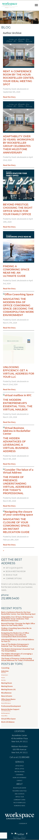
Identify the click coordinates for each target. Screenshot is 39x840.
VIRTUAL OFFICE (19, 768)
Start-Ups (3, 680)
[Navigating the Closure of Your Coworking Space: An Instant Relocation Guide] (18, 514)
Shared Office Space (6, 703)
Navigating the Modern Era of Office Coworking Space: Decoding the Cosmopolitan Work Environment (18, 307)
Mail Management (5, 713)
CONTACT (19, 780)
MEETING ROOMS (19, 771)
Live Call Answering (5, 710)
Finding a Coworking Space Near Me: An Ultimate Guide (16, 271)
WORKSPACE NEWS (19, 805)
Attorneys (3, 672)
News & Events (6, 696)
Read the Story (9, 97)
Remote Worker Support (10, 709)
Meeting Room (6, 683)
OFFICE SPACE (19, 765)
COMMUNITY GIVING (19, 799)
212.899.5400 (23, 757)
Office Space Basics (8, 699)
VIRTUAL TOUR (19, 796)
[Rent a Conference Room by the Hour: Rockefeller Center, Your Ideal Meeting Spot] (18, 68)
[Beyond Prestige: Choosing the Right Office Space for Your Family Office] (18, 201)
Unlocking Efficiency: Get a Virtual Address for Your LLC (18, 372)
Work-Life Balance (7, 722)
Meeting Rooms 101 (8, 689)
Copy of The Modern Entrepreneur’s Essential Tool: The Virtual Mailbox (15, 645)
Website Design (21, 838)
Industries (5, 671)
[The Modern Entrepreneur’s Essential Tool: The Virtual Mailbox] (17, 395)
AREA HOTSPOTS (19, 793)
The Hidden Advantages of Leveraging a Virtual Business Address (15, 445)
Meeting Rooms (7, 686)
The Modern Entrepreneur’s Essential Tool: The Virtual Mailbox (17, 404)
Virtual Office (4, 715)
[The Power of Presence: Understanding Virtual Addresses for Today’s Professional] (18, 472)
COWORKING (19, 774)
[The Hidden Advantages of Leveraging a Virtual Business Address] (18, 433)
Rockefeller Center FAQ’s (19, 790)
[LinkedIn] (12, 834)
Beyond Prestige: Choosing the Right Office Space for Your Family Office (17, 209)
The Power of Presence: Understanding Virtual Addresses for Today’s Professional (17, 485)
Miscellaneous (6, 693)
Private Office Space (6, 700)
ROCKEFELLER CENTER (19, 788)
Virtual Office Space (8, 719)
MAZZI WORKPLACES (20, 802)
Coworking (5, 668)
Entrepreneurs (4, 675)
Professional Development (11, 706)
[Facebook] (26, 834)
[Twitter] (19, 834)
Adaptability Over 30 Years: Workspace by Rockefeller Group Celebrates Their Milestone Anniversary (18, 144)
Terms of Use (23, 837)
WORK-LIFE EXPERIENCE (19, 777)
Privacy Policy (16, 837)
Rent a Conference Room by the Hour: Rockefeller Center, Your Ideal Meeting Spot (18, 78)
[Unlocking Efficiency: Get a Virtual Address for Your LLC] (18, 364)
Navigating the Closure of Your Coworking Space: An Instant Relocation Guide (16, 526)
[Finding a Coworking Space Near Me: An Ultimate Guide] (18, 263)
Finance (3, 677)
